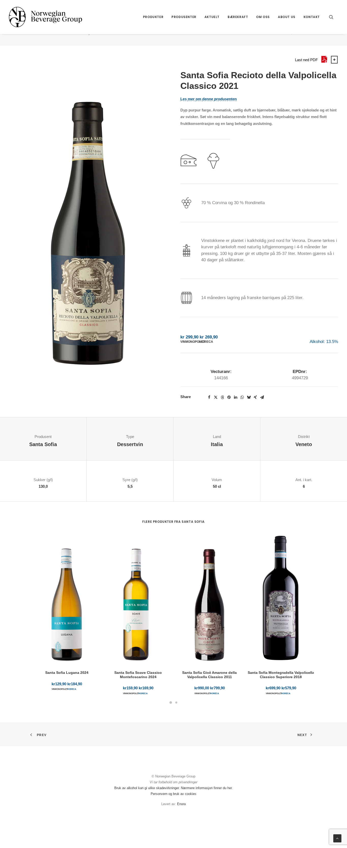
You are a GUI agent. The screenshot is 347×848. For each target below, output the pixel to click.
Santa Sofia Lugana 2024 (66, 673)
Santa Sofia (43, 444)
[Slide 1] (171, 702)
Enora (181, 804)
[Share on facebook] (209, 397)
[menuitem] (153, 17)
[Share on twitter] (216, 397)
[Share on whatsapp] (242, 397)
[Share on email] (262, 397)
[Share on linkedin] (235, 397)
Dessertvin (130, 444)
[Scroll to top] (337, 838)
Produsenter (183, 17)
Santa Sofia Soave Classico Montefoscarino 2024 (138, 675)
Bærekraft (238, 17)
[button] (333, 17)
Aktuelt (211, 17)
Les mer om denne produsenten (208, 99)
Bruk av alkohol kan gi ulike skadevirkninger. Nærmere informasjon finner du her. (173, 788)
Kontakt (312, 17)
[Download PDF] (324, 62)
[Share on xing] (255, 397)
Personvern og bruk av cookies (173, 794)
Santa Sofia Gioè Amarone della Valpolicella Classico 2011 (209, 675)
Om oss (263, 17)
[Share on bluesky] (249, 397)
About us (286, 17)
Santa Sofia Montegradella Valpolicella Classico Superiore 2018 (281, 675)
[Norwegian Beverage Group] (45, 17)
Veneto (303, 444)
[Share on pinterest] (229, 397)
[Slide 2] (176, 702)
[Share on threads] (222, 397)
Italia (217, 444)
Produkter (153, 17)
